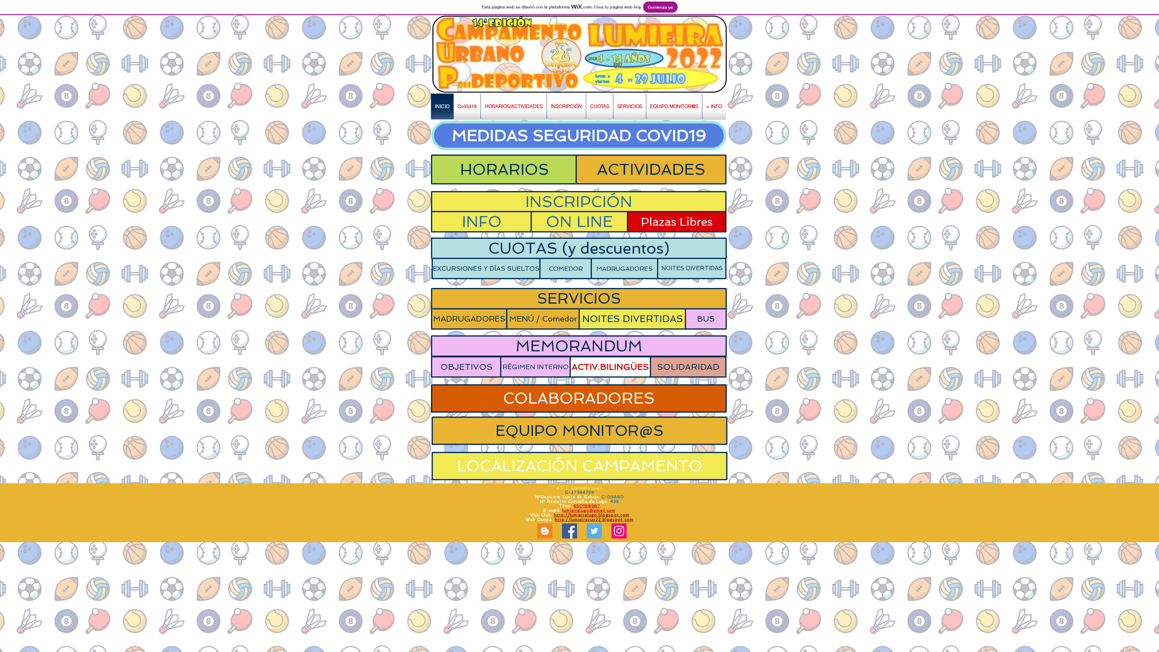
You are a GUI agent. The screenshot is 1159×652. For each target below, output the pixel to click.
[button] (514, 106)
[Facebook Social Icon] (569, 531)
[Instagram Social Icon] (619, 531)
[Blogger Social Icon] (544, 531)
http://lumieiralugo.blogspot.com (592, 515)
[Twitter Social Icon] (594, 531)
